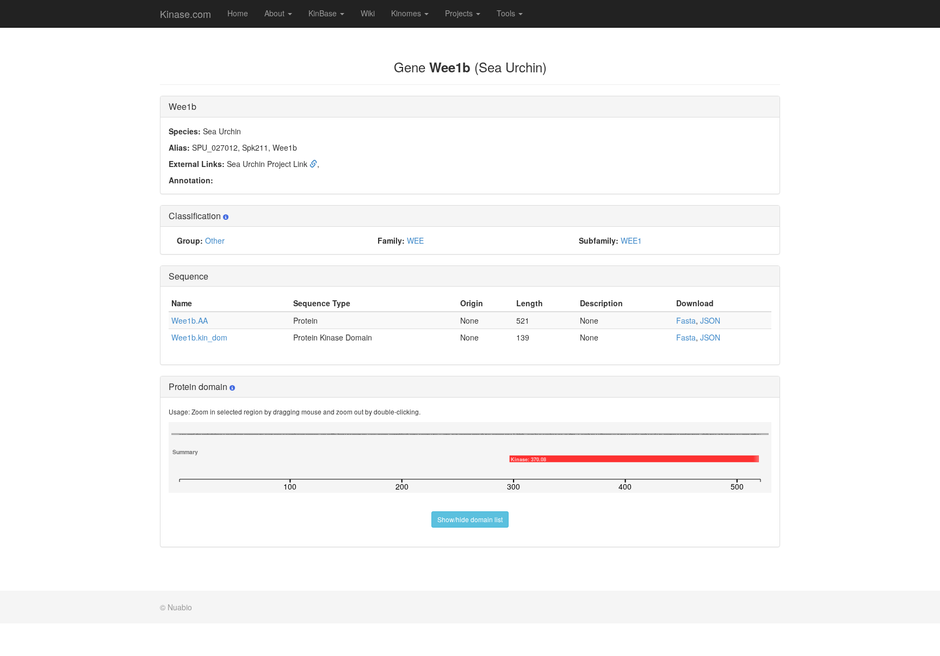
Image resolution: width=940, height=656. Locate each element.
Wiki (368, 13)
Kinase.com (185, 14)
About (275, 13)
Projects (460, 13)
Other (215, 240)
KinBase (323, 13)
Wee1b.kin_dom (199, 337)
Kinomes (407, 13)
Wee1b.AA (189, 320)
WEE (415, 240)
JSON (710, 320)
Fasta (686, 320)
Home (237, 13)
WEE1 (631, 240)
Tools (507, 13)
